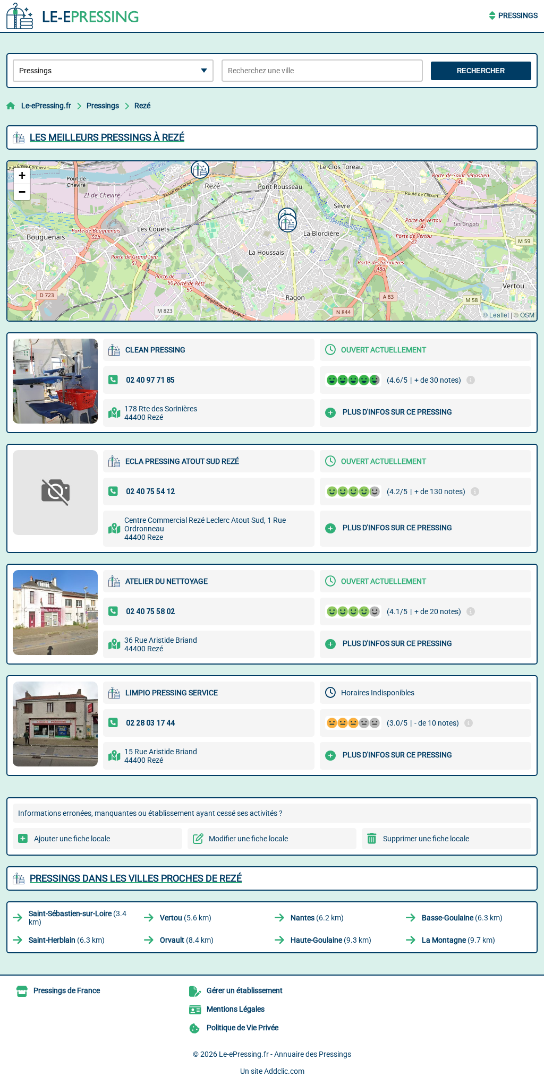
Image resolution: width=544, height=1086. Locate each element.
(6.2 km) (317, 917)
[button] (199, 168)
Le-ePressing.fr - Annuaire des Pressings (285, 1054)
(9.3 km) (331, 940)
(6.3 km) (462, 917)
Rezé (142, 105)
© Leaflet (496, 314)
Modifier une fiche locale (248, 838)
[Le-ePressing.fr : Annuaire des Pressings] (72, 16)
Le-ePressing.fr (46, 105)
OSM (527, 314)
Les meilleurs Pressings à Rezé (107, 137)
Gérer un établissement (245, 990)
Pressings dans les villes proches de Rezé (136, 878)
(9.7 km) (458, 940)
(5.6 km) (185, 917)
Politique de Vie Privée (242, 1027)
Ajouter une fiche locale (72, 838)
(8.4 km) (187, 940)
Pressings (518, 15)
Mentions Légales (236, 1009)
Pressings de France (66, 990)
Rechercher (481, 71)
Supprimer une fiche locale (426, 838)
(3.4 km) (77, 917)
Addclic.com (284, 1071)
